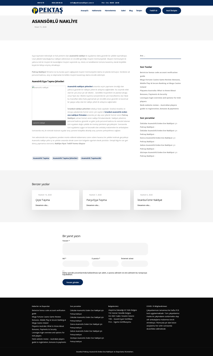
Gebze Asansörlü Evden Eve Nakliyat (156, 145)
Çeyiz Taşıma (43, 200)
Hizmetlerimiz (110, 10)
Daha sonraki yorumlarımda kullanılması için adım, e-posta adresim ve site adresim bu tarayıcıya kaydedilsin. (104, 273)
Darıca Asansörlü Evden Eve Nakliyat (156, 138)
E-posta (96, 258)
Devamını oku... (42, 205)
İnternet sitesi (127, 258)
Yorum (66, 241)
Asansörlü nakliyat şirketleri (80, 86)
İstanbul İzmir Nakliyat (150, 200)
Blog (131, 10)
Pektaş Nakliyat (147, 127)
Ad (64, 258)
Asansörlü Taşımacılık (91, 158)
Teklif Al (153, 10)
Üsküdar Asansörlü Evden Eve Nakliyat (157, 123)
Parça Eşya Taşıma (97, 200)
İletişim (139, 10)
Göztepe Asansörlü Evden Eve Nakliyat (157, 152)
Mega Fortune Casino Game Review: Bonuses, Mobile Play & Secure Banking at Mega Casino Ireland (160, 83)
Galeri (123, 10)
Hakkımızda (96, 10)
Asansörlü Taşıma (41, 158)
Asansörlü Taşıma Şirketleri (65, 158)
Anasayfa (84, 10)
